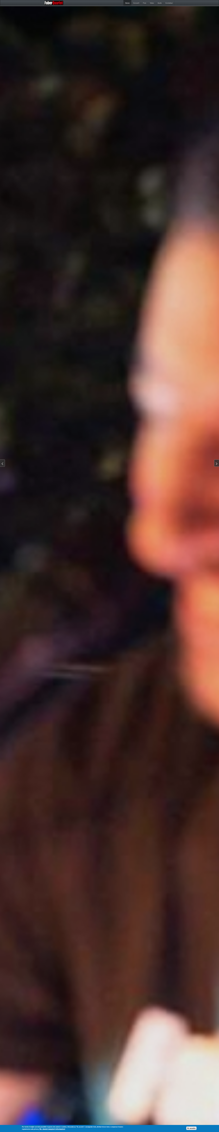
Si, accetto (191, 1128)
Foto (144, 3)
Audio (160, 3)
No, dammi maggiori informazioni (52, 1129)
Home (127, 3)
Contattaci (169, 3)
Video (152, 3)
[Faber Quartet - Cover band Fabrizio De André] (54, 3)
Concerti (136, 3)
